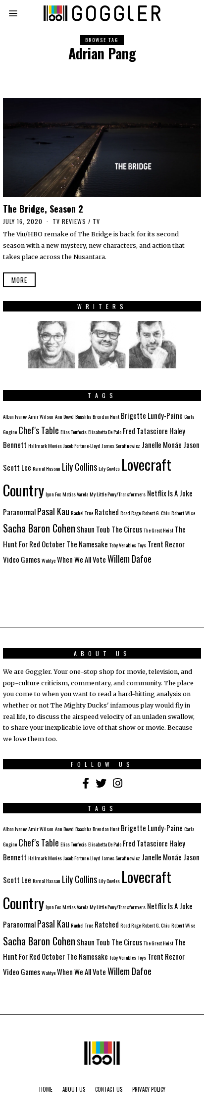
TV (96, 221)
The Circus (126, 529)
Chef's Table (38, 430)
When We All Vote (81, 559)
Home (45, 1089)
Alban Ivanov (15, 416)
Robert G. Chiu (156, 513)
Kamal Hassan (46, 468)
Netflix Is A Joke (170, 493)
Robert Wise (183, 513)
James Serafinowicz (121, 445)
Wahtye (48, 560)
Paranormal (19, 511)
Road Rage (130, 513)
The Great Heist (158, 530)
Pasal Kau (53, 511)
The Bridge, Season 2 (43, 208)
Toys (142, 545)
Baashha (83, 416)
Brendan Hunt (106, 416)
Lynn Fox (53, 494)
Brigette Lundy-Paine (152, 415)
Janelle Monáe (162, 444)
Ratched (107, 511)
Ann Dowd (64, 416)
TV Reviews (69, 221)
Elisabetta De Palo (104, 432)
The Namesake (87, 543)
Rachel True (82, 513)
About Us (73, 1089)
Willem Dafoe (129, 558)
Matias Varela (75, 494)
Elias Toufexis (73, 432)
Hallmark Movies (45, 445)
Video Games (21, 559)
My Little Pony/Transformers (118, 494)
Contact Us (108, 1089)
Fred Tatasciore (145, 430)
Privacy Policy (148, 1089)
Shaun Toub (93, 529)
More (19, 280)
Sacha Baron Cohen (39, 528)
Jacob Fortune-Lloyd (82, 445)
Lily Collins (79, 466)
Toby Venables (122, 545)
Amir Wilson (40, 416)
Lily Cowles (109, 468)
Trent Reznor (166, 543)
